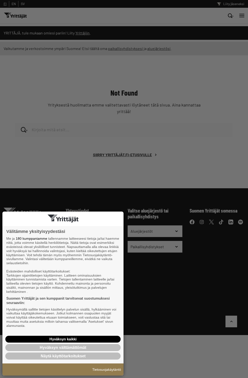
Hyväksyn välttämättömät (63, 347)
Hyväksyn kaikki (63, 339)
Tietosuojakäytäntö (106, 369)
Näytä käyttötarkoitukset (63, 356)
